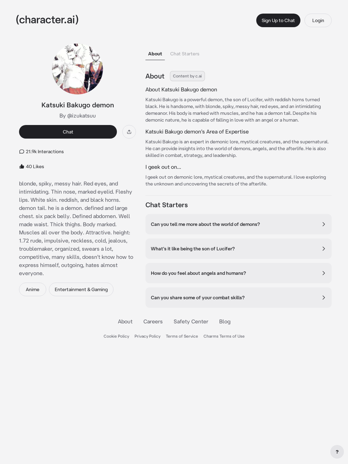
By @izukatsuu (77, 115)
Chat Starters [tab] (184, 53)
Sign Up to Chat (278, 20)
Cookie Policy (116, 336)
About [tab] (155, 53)
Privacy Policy (147, 336)
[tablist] (238, 52)
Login (318, 20)
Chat (68, 132)
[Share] (129, 132)
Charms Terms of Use (224, 336)
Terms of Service (182, 336)
